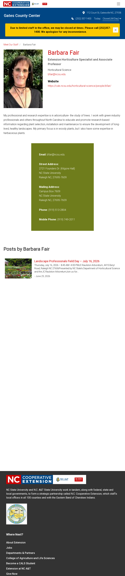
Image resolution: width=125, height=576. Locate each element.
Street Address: (49, 164)
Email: (43, 154)
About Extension (16, 542)
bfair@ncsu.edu (57, 74)
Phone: (43, 209)
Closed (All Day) (111, 18)
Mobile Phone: (48, 219)
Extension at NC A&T (18, 568)
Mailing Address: (49, 186)
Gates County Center (22, 15)
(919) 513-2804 (57, 209)
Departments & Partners (20, 553)
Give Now (11, 573)
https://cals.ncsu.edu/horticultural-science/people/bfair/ (79, 85)
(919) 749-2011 (66, 219)
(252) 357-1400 (83, 18)
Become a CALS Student (20, 563)
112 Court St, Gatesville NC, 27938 (104, 12)
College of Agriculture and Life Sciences (30, 558)
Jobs (9, 547)
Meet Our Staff (11, 44)
